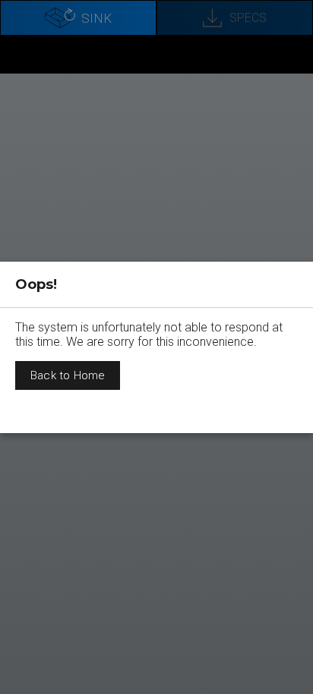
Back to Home (67, 375)
